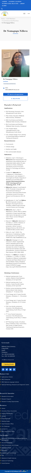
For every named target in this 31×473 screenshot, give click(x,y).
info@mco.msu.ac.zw (8, 359)
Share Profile (16, 98)
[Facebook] (3, 369)
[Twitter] (6, 369)
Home (3, 18)
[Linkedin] (14, 369)
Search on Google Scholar (16, 94)
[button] (8, 364)
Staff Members (10, 18)
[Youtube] (10, 369)
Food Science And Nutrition (10, 21)
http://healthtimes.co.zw (19, 237)
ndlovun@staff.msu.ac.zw (12, 89)
